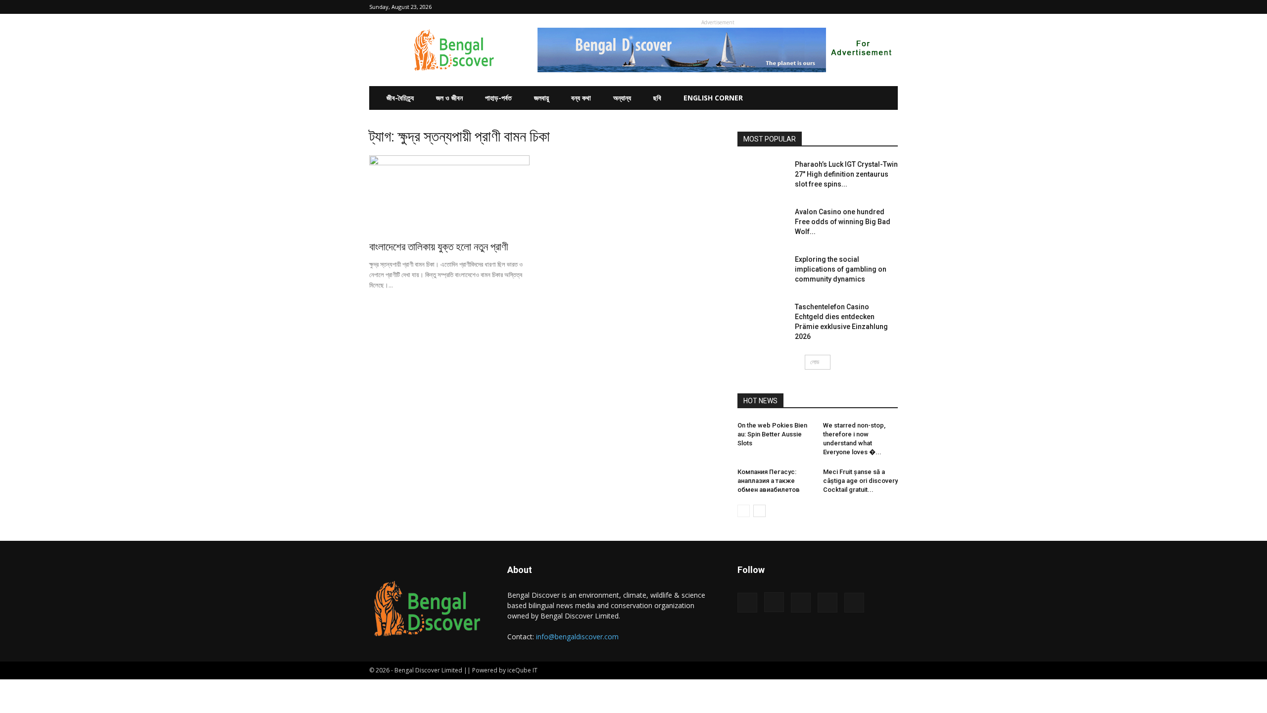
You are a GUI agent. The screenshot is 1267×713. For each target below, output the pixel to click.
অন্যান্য (622, 97)
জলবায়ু (541, 97)
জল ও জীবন (449, 97)
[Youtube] (890, 7)
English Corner (713, 97)
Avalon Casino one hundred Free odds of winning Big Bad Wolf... (842, 222)
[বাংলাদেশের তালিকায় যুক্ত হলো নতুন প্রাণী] (449, 195)
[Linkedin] (857, 7)
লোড (814, 362)
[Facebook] (825, 7)
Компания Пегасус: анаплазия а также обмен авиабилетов (768, 480)
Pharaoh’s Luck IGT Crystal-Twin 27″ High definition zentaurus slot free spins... (846, 174)
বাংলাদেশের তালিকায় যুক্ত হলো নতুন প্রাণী (438, 247)
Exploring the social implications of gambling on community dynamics (840, 269)
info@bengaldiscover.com (577, 636)
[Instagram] (841, 7)
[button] (810, 6)
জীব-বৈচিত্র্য (400, 97)
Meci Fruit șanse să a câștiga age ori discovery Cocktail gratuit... (860, 480)
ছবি (657, 97)
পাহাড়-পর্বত (498, 97)
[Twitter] (874, 7)
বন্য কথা (581, 97)
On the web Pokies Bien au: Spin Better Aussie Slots (772, 434)
